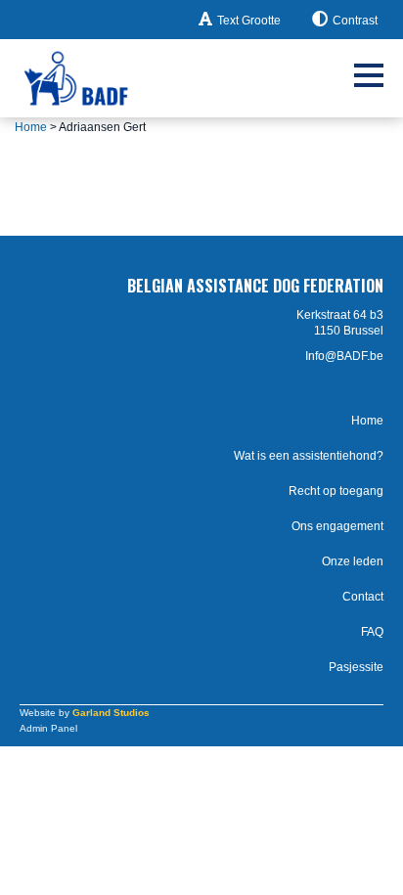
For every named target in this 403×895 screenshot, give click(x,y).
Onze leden (352, 561)
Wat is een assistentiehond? (308, 456)
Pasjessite (356, 667)
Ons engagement (337, 526)
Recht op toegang (336, 491)
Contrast (355, 20)
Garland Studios (111, 712)
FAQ (372, 632)
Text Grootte (249, 20)
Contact (362, 597)
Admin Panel (48, 728)
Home (31, 127)
